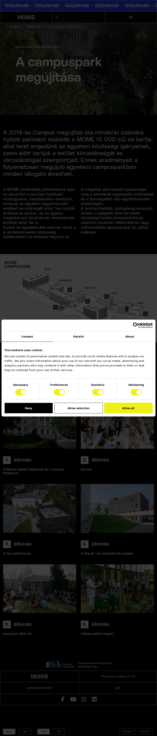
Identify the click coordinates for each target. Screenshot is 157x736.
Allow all (128, 408)
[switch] (59, 392)
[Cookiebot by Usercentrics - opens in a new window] (136, 325)
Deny (28, 408)
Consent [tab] (27, 336)
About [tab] (129, 336)
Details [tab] (78, 336)
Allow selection (79, 408)
